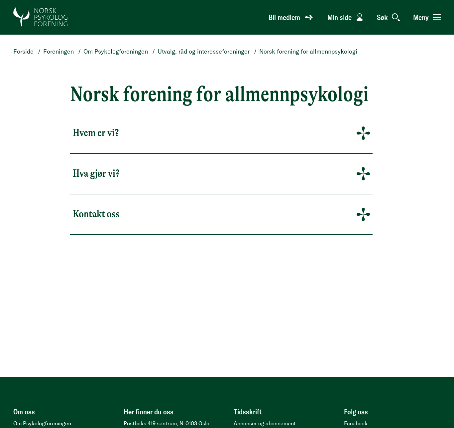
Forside (23, 51)
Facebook (356, 423)
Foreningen (58, 51)
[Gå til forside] (40, 17)
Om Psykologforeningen (115, 51)
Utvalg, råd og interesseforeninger (204, 51)
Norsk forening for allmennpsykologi (308, 51)
